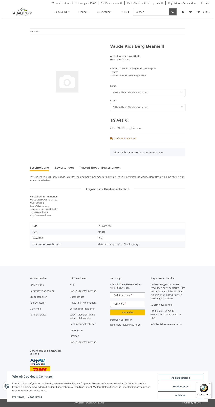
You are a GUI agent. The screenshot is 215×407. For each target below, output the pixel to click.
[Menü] (210, 384)
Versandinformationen (82, 308)
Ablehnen (180, 395)
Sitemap (74, 335)
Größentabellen (38, 296)
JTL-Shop (198, 402)
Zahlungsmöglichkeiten (83, 324)
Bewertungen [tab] (64, 167)
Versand (137, 128)
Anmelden (128, 312)
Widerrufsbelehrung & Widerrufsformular (82, 316)
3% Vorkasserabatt (111, 3)
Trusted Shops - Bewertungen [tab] (100, 167)
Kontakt (205, 3)
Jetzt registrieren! (131, 324)
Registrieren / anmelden (182, 3)
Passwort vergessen (121, 319)
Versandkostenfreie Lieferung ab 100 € (74, 3)
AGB (72, 284)
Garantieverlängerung (42, 290)
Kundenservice (38, 314)
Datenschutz (35, 396)
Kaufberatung (37, 302)
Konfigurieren (181, 386)
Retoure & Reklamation (83, 302)
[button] (183, 12)
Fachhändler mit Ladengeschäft (145, 3)
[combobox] (147, 92)
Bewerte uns (37, 284)
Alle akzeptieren (180, 377)
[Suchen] (173, 11)
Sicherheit (35, 308)
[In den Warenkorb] (32, 42)
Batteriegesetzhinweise (83, 290)
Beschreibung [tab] (39, 167)
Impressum (18, 396)
